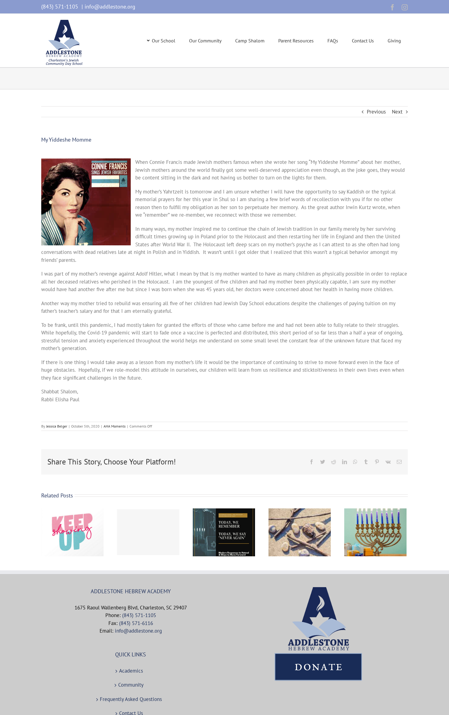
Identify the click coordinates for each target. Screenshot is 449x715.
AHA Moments (115, 426)
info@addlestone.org (110, 6)
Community (131, 684)
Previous (376, 111)
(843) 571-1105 (60, 6)
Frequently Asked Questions (131, 699)
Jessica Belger (56, 426)
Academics (131, 670)
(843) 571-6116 (136, 623)
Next (397, 111)
